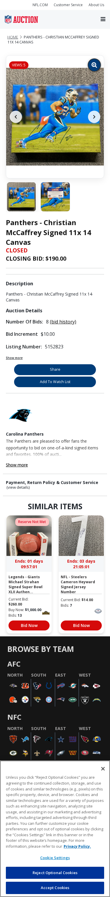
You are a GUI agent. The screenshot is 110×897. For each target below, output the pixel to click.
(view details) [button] (18, 487)
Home (12, 37)
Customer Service (68, 4)
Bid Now (29, 625)
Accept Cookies (55, 887)
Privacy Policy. (77, 846)
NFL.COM (40, 4)
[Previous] (16, 117)
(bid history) (63, 321)
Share (55, 369)
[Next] (94, 117)
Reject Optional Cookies (55, 872)
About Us (96, 4)
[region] (55, 829)
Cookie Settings (55, 857)
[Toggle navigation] (103, 19)
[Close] (103, 768)
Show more (14, 358)
